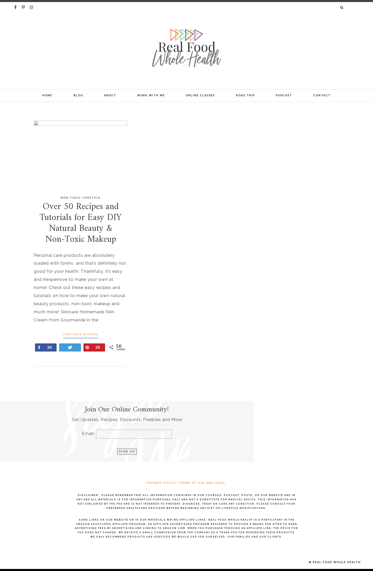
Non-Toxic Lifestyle (80, 197)
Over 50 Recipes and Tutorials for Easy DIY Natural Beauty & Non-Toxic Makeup (81, 223)
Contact (322, 95)
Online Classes (200, 95)
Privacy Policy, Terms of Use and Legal (186, 482)
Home (47, 95)
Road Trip (245, 95)
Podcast (284, 95)
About (110, 95)
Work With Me (151, 95)
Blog (78, 95)
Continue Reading (80, 334)
